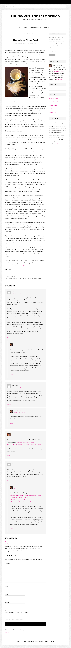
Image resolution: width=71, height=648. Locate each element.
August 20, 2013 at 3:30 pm (17, 465)
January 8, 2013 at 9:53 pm (17, 436)
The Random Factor (10, 542)
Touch (15, 276)
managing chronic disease (31, 278)
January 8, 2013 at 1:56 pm (17, 293)
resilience (40, 278)
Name (7, 586)
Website (7, 602)
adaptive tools (14, 278)
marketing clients (58, 71)
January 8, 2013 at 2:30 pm (19, 346)
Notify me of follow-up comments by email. (16, 612)
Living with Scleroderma (35, 16)
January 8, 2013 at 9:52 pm (19, 412)
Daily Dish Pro (30, 641)
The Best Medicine (53, 98)
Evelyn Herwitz (17, 344)
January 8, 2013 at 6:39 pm (17, 387)
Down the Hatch (53, 105)
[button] (52, 26)
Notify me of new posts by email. (14, 619)
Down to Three (52, 112)
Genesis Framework (39, 641)
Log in (52, 641)
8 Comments (33, 43)
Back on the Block (53, 102)
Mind (12, 276)
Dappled (51, 109)
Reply (9, 338)
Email (7, 594)
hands (24, 278)
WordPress (47, 641)
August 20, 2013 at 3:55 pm (19, 488)
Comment (8, 563)
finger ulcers (20, 278)
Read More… (59, 79)
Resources (59, 143)
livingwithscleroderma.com (27, 265)
